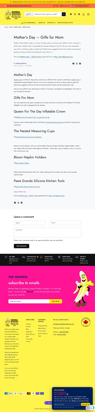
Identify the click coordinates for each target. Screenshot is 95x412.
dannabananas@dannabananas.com (63, 324)
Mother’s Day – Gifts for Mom (22, 27)
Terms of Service (42, 333)
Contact (28, 326)
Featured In (29, 332)
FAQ (39, 336)
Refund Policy (42, 328)
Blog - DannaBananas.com (63, 56)
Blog (11, 27)
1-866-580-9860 (64, 332)
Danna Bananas (21, 63)
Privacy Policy (42, 331)
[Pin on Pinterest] (80, 63)
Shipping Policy (42, 326)
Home (6, 27)
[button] (88, 14)
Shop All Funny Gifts (30, 335)
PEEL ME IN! (55, 301)
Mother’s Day (18, 80)
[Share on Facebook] (73, 63)
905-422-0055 (61, 334)
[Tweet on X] (77, 63)
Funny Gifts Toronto (29, 340)
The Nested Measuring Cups (54, 122)
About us (28, 324)
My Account (66, 6)
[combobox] (50, 14)
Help (57, 6)
